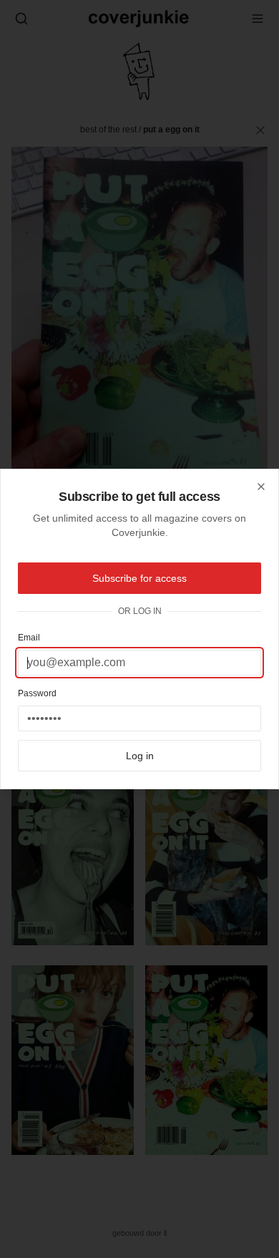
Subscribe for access (139, 578)
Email (29, 638)
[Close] (261, 486)
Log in (140, 755)
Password (37, 693)
